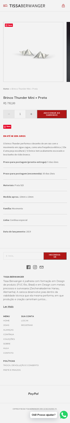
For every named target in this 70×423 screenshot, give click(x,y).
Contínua (8, 334)
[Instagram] (35, 267)
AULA (6, 348)
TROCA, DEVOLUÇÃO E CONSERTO (21, 365)
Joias (6, 325)
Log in (24, 320)
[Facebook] (28, 267)
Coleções (9, 339)
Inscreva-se (55, 256)
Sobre (6, 343)
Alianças (8, 330)
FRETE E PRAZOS (12, 370)
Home (6, 88)
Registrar (27, 325)
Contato (8, 353)
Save (9, 126)
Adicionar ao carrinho (52, 114)
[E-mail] (41, 267)
